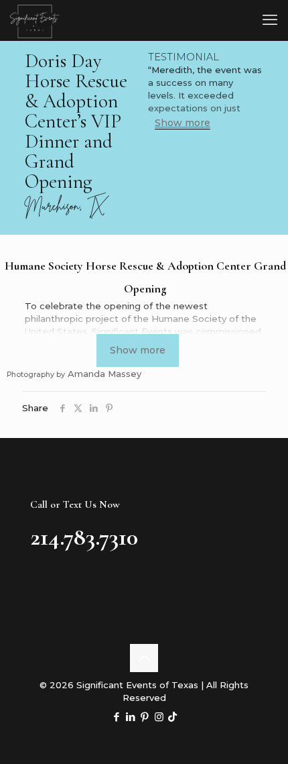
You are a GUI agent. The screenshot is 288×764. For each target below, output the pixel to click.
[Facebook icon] (117, 716)
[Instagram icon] (159, 716)
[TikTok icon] (172, 716)
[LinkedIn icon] (131, 716)
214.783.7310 (84, 537)
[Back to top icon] (144, 658)
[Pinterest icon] (145, 716)
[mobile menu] (270, 20)
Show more (182, 123)
